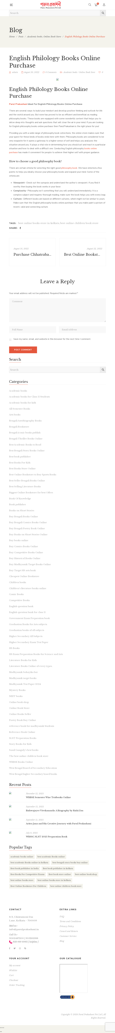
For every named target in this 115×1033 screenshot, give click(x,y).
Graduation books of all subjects (26, 630)
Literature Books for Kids (23, 660)
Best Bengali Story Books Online (27, 450)
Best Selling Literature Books (25, 486)
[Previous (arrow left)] (0, 1031)
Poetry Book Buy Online (22, 720)
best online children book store (79, 223)
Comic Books (16, 594)
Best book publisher (20, 456)
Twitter (15, 948)
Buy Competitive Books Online (26, 552)
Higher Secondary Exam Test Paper (28, 642)
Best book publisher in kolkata (58, 868)
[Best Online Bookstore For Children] (83, 252)
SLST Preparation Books (22, 738)
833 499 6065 (20, 941)
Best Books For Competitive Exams (27, 874)
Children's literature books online (27, 588)
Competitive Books (19, 600)
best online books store (22, 880)
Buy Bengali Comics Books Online (28, 522)
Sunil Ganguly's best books (23, 750)
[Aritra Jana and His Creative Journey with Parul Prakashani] (16, 819)
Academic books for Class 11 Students (29, 396)
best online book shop (86, 874)
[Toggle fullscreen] (2, 1027)
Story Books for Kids (20, 744)
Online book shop (19, 702)
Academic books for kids (22, 402)
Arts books (14, 414)
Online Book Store (87, 72)
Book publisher (17, 504)
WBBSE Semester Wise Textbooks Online (48, 797)
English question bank (21, 606)
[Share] (1, 1027)
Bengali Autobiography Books (25, 420)
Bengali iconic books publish (25, 432)
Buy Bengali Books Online (23, 516)
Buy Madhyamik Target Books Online (30, 564)
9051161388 (32, 938)
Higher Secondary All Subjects (25, 636)
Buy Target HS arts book (22, 570)
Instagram (20, 948)
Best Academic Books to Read (25, 444)
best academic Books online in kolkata (29, 862)
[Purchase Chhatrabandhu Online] (32, 252)
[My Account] (104, 5)
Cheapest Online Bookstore (24, 576)
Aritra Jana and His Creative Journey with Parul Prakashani (58, 823)
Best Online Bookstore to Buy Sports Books (32, 474)
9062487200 (16, 938)
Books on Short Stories (21, 510)
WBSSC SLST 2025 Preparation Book (46, 836)
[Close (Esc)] (0, 1027)
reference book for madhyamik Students (31, 726)
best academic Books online (51, 856)
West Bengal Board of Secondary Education (33, 768)
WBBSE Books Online (21, 762)
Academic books (70, 72)
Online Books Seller (20, 714)
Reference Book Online (22, 732)
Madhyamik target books (22, 678)
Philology (41, 89)
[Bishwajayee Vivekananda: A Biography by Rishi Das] (16, 806)
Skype (25, 948)
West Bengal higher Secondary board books (33, 774)
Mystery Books (17, 690)
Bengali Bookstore (19, 426)
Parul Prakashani (18, 104)
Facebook (9, 948)
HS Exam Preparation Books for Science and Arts (36, 654)
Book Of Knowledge (20, 498)
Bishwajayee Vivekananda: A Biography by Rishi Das (54, 810)
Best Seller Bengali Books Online (27, 480)
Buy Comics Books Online (23, 546)
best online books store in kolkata (38, 223)
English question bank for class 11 (27, 612)
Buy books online (18, 540)
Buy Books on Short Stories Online (28, 534)
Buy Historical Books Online (24, 558)
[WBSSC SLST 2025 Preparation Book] (16, 832)
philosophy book (69, 168)
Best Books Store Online (22, 468)
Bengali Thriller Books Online (25, 438)
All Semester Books (19, 408)
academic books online (22, 856)
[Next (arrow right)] (1, 1031)
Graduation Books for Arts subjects (28, 624)
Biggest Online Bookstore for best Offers (31, 492)
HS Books (14, 648)
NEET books (16, 696)
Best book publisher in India (25, 868)
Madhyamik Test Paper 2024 (25, 684)
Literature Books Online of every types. (30, 666)
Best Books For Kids (19, 462)
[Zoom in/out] (3, 1027)
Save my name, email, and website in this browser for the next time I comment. (52, 339)
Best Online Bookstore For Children (28, 886)
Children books (17, 582)
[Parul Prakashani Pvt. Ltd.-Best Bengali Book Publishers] (50, 5)
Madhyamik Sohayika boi (23, 672)
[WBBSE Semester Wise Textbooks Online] (16, 793)
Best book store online (60, 874)
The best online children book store (28, 756)
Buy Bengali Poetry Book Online (27, 528)
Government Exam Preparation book (29, 618)
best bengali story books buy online (70, 862)
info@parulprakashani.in (24, 929)
